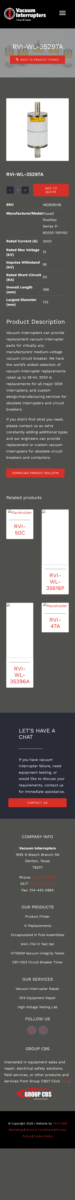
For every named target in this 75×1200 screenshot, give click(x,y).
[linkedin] (43, 1030)
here (65, 1081)
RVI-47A (55, 622)
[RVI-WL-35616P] (55, 537)
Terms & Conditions (39, 1129)
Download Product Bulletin (35, 473)
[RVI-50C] (19, 512)
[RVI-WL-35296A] (19, 630)
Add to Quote (51, 190)
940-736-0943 (42, 884)
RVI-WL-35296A (20, 675)
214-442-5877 (44, 877)
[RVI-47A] (55, 606)
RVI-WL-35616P (55, 581)
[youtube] (31, 1030)
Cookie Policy (43, 1136)
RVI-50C (20, 529)
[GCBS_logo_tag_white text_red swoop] (37, 1090)
